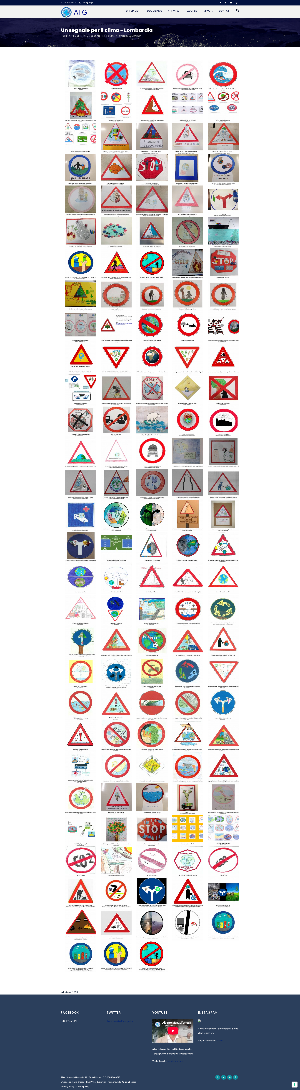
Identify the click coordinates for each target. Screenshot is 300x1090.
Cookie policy (82, 1086)
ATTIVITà (173, 11)
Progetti (77, 35)
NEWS (206, 11)
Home (64, 35)
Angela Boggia (129, 1082)
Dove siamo (154, 11)
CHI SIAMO (132, 11)
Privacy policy (67, 1086)
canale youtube (175, 1061)
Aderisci (192, 11)
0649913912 (70, 2)
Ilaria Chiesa (78, 1082)
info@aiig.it (88, 2)
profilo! (220, 1040)
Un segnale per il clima (101, 35)
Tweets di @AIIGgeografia (120, 1021)
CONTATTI (225, 11)
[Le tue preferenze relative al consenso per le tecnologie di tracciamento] (295, 1084)
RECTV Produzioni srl (96, 1082)
